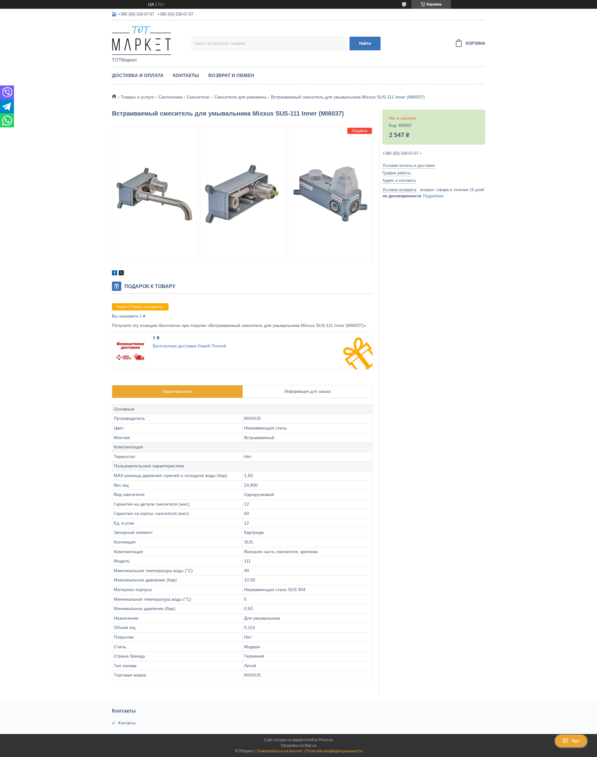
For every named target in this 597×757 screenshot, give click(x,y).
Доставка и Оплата (138, 75)
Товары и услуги (137, 96)
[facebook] (114, 273)
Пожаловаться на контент (280, 751)
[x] (121, 273)
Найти (365, 43)
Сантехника (171, 96)
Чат (576, 740)
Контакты (186, 75)
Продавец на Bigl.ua (299, 745)
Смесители (198, 96)
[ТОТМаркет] (152, 39)
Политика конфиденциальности (334, 751)
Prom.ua (326, 740)
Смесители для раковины (240, 96)
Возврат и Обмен (231, 75)
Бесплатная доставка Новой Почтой (189, 345)
